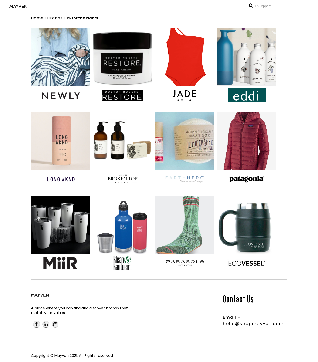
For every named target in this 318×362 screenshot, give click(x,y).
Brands (55, 18)
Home (37, 18)
